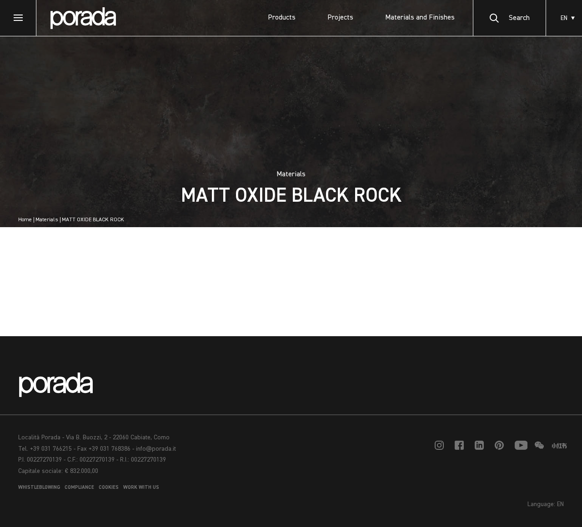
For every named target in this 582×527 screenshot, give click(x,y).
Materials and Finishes (420, 17)
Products (282, 17)
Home (25, 220)
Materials (46, 220)
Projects (340, 17)
